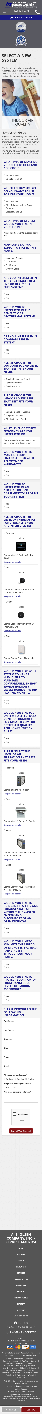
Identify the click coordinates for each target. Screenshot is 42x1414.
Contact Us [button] (11, 1409)
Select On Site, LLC (27, 1395)
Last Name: (9, 1030)
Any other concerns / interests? (18, 1092)
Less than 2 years (14, 257)
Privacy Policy (21, 1298)
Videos (21, 1260)
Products (21, 1267)
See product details (12, 562)
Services (21, 1273)
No (7, 298)
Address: (8, 1039)
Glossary (21, 1310)
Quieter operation (14, 382)
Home (21, 1248)
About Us (21, 1291)
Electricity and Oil (14, 211)
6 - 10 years (11, 265)
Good (8, 636)
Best (8, 567)
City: (6, 1048)
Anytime (31, 1079)
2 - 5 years (11, 261)
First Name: (9, 1021)
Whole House (12, 175)
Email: (6, 1066)
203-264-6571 (21, 1315)
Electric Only (12, 201)
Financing (21, 1285)
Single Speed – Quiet (16, 419)
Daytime (9, 1079)
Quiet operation (13, 386)
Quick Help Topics (20, 17)
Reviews (21, 1254)
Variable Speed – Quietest (18, 411)
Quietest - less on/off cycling (19, 378)
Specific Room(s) (14, 178)
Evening (20, 1079)
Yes (7, 294)
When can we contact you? (16, 1075)
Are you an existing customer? (17, 1083)
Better (9, 601)
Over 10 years (12, 268)
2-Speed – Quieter (14, 415)
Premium (10, 532)
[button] (21, 1131)
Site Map (21, 1304)
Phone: (7, 1057)
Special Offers (21, 1279)
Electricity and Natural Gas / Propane (19, 206)
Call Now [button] (31, 1409)
